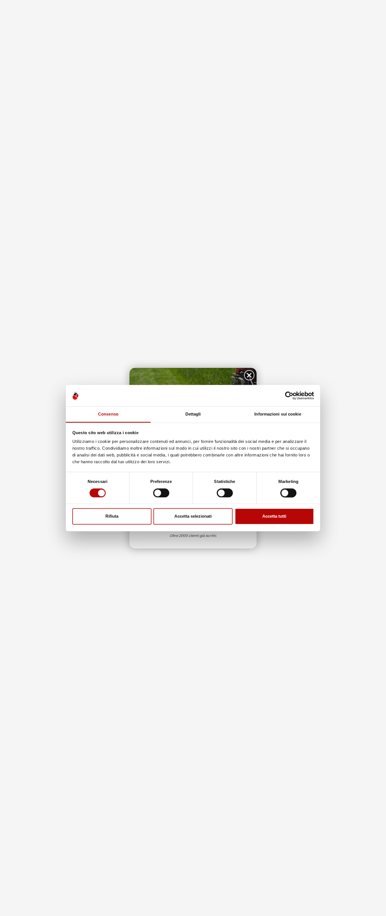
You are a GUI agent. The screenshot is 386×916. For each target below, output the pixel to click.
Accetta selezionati (193, 516)
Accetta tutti (274, 516)
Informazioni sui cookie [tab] (277, 414)
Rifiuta (111, 516)
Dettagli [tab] (193, 414)
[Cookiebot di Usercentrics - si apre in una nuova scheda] (289, 395)
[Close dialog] (249, 375)
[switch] (161, 492)
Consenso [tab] (108, 414)
